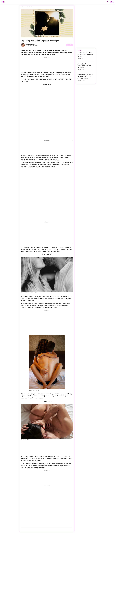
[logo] (3, 2)
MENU (112, 2)
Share (70, 44)
